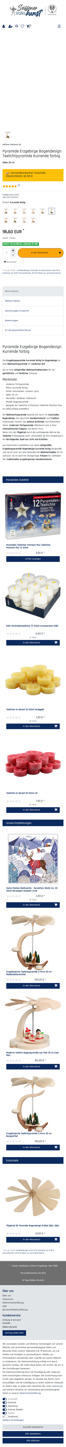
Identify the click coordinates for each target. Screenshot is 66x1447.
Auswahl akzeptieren (33, 1427)
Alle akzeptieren (33, 1433)
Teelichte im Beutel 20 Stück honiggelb (25, 709)
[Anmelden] (4, 26)
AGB (5, 1306)
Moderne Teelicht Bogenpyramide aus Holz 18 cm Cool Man (32, 1054)
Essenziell (12, 1399)
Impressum (8, 1299)
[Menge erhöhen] (13, 250)
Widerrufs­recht (10, 1327)
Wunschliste (11, 262)
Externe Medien (15, 1409)
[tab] (33, 291)
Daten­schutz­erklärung (13, 1302)
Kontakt (6, 1323)
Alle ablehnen (33, 1440)
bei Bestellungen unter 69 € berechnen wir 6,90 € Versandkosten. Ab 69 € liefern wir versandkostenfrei (28, 1251)
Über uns (7, 1295)
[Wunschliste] (22, 26)
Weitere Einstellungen (13, 1420)
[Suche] (16, 26)
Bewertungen (11, 320)
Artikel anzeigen (33, 558)
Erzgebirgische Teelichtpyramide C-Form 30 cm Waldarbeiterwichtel (29, 973)
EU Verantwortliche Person (18, 330)
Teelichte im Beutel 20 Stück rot (22, 793)
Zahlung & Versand (12, 1319)
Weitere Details (12, 300)
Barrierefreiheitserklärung (15, 1309)
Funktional (13, 1416)
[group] (33, 515)
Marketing (13, 1406)
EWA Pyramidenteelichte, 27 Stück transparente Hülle (32, 626)
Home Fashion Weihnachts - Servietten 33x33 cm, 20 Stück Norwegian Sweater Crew (31, 889)
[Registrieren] (10, 26)
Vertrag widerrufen (14, 1332)
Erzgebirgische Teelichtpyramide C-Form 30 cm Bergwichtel (29, 1134)
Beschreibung (11, 291)
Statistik (12, 1402)
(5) (19, 185)
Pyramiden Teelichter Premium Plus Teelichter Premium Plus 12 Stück (28, 546)
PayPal (11, 1413)
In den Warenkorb (39, 252)
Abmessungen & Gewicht (17, 310)
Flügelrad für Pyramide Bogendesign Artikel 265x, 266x (32, 1225)
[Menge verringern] (13, 255)
